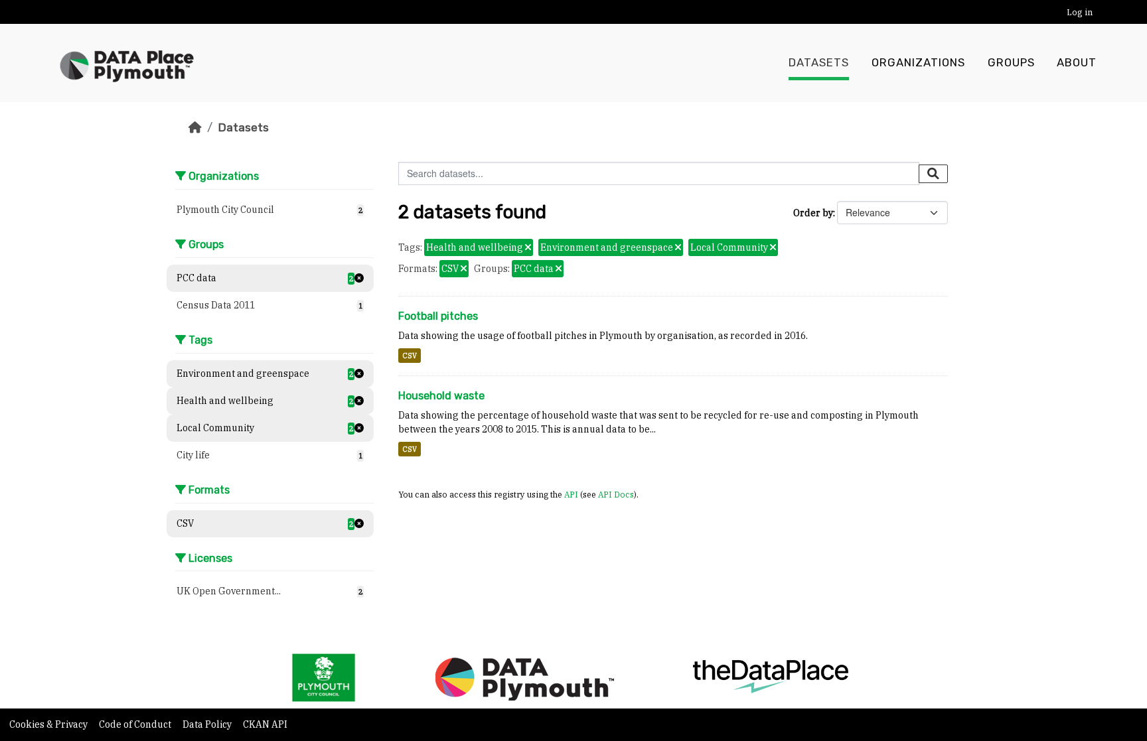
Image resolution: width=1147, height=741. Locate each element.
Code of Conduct (136, 724)
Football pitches (438, 316)
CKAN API (265, 724)
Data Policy (208, 724)
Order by (813, 213)
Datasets (819, 62)
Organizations (918, 62)
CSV (409, 355)
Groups (1011, 62)
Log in (1080, 12)
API (571, 494)
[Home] (195, 127)
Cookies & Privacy (49, 724)
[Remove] (528, 248)
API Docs (616, 494)
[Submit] (933, 174)
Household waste (441, 395)
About (1077, 62)
